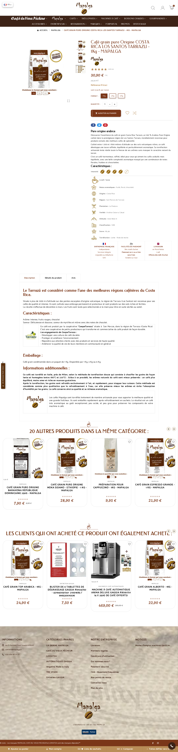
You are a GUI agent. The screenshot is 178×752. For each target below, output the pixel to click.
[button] (172, 746)
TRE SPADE (52, 672)
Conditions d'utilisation (102, 656)
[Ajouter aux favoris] (127, 113)
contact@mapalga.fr (13, 649)
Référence (96, 85)
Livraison (95, 645)
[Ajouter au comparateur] (134, 113)
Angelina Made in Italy (57, 667)
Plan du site (97, 688)
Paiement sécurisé (100, 667)
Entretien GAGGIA (55, 677)
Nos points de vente (101, 677)
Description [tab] (29, 278)
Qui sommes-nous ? (100, 661)
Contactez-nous (99, 683)
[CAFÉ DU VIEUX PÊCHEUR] (29, 18)
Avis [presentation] (74, 278)
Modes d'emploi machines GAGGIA (152, 645)
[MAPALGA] (58, 18)
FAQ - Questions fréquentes (105, 672)
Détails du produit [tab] (53, 278)
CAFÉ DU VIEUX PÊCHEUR (59, 651)
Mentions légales (99, 651)
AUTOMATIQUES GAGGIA (59, 661)
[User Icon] (163, 8)
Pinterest (105, 125)
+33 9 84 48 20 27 (12, 654)
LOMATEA (51, 656)
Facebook (93, 125)
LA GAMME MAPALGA (57, 645)
